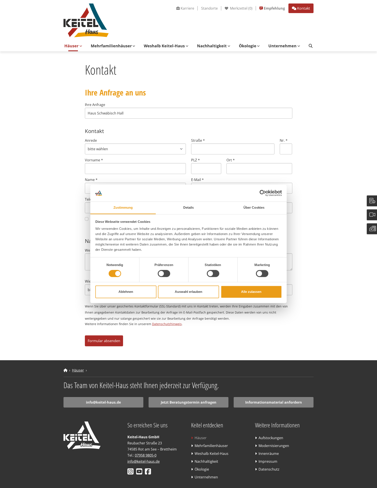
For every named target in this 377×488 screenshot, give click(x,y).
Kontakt (303, 8)
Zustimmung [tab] (123, 207)
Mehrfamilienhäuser (211, 445)
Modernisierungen (274, 445)
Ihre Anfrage (95, 104)
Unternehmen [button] (282, 45)
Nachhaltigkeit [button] (212, 45)
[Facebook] (149, 472)
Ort (230, 160)
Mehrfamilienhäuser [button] (111, 45)
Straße (198, 140)
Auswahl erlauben (188, 291)
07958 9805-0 (145, 455)
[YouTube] (140, 472)
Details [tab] (188, 207)
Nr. (284, 140)
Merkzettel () (240, 8)
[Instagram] (131, 472)
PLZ (195, 160)
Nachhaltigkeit (206, 461)
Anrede (91, 140)
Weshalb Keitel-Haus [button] (164, 45)
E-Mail (197, 179)
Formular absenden (104, 340)
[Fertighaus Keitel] (65, 370)
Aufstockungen (271, 437)
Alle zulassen (251, 291)
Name (91, 179)
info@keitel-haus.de (103, 402)
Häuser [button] (71, 45)
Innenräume (269, 453)
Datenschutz (269, 469)
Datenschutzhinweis (167, 324)
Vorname (94, 160)
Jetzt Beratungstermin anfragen (188, 402)
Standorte (209, 8)
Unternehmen (206, 477)
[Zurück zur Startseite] (86, 20)
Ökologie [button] (247, 45)
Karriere (187, 8)
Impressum (268, 461)
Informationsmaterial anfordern (273, 402)
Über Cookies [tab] (253, 207)
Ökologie (202, 469)
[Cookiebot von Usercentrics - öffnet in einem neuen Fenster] (263, 193)
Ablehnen (125, 291)
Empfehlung (274, 8)
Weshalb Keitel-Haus (211, 453)
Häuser (78, 370)
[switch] (164, 273)
